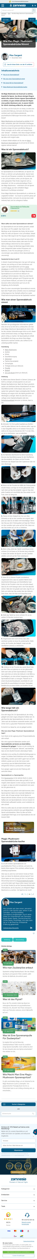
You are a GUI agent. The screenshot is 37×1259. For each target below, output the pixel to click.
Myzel (9, 188)
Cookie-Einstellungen (18, 1255)
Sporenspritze (8, 778)
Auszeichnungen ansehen (18, 1172)
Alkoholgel (8, 359)
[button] (5, 56)
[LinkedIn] (31, 927)
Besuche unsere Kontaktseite (26, 1223)
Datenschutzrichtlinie (5, 1155)
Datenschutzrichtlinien (28, 1241)
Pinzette (7, 368)
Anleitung (7, 940)
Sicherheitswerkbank (7, 400)
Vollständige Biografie (11, 928)
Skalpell (7, 370)
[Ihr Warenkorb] (35, 5)
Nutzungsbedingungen (19, 1155)
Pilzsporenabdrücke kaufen (24, 881)
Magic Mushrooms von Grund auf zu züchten (15, 121)
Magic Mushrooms (11, 350)
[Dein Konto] (32, 5)
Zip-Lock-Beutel (10, 373)
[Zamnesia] (18, 5)
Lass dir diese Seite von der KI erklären (19, 64)
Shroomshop (20, 940)
